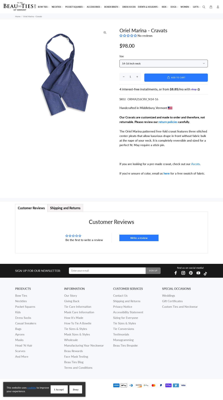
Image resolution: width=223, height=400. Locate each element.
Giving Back (71, 301)
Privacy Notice (122, 306)
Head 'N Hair (23, 345)
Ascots (195, 164)
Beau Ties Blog (73, 362)
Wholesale (71, 340)
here (167, 173)
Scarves (20, 351)
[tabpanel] (111, 232)
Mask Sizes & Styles (77, 334)
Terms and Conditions (78, 367)
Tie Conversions (123, 329)
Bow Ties (21, 295)
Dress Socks (23, 317)
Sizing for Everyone (125, 317)
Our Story (70, 295)
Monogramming (123, 340)
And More (21, 356)
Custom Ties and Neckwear (180, 306)
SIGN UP (153, 271)
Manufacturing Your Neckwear (84, 345)
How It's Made (73, 317)
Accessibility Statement (128, 312)
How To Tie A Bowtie (77, 323)
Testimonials (121, 334)
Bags (18, 329)
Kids (18, 312)
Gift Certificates (172, 301)
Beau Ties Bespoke (125, 345)
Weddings (168, 295)
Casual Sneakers (25, 323)
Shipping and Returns (126, 301)
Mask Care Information (79, 312)
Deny (76, 389)
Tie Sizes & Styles (75, 329)
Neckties (21, 301)
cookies (31, 387)
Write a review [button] (139, 237)
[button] (128, 35)
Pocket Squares (25, 306)
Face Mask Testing (76, 356)
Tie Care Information (77, 306)
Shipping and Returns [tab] (65, 208)
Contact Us (120, 295)
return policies (168, 122)
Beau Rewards (73, 351)
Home (17, 16)
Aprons (19, 334)
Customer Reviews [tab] (31, 208)
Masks (19, 340)
